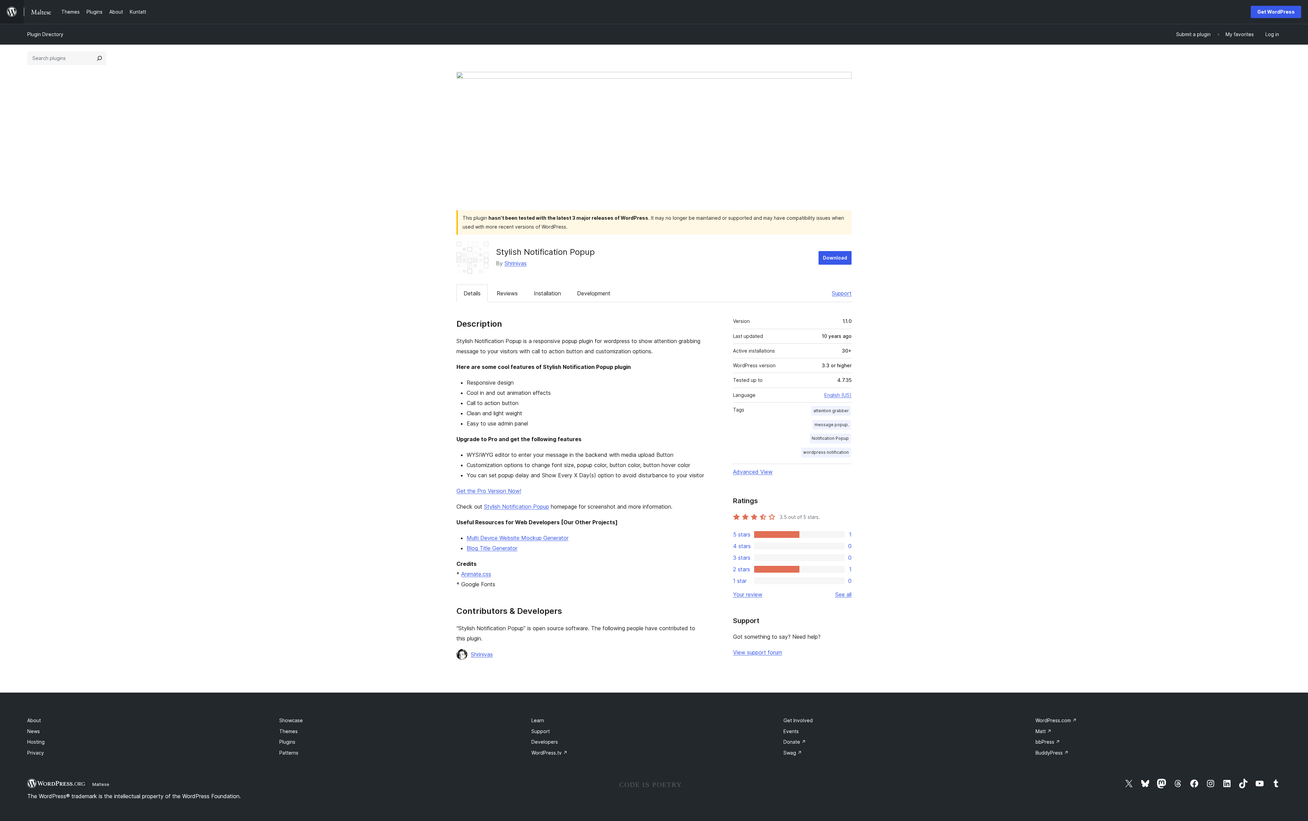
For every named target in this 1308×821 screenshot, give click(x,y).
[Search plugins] (99, 58)
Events (791, 731)
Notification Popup (830, 438)
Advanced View (753, 471)
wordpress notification (826, 452)
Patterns (288, 753)
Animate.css (476, 574)
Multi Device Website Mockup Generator (518, 538)
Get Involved (798, 720)
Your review (747, 594)
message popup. (831, 424)
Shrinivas (515, 263)
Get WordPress (1276, 12)
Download (835, 258)
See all (843, 594)
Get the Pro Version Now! (488, 490)
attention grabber (831, 410)
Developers (544, 742)
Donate (794, 742)
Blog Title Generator (492, 548)
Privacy (35, 753)
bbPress (1048, 742)
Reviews (507, 293)
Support (842, 293)
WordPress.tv (549, 753)
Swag (792, 753)
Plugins (287, 742)
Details (472, 293)
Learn (537, 720)
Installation (547, 293)
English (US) (838, 395)
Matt (1044, 731)
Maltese (100, 784)
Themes (288, 731)
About (34, 720)
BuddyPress (1052, 753)
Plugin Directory (45, 34)
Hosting (36, 742)
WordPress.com (1056, 720)
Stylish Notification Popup (516, 506)
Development (593, 293)
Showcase (291, 720)
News (33, 731)
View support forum (757, 652)
